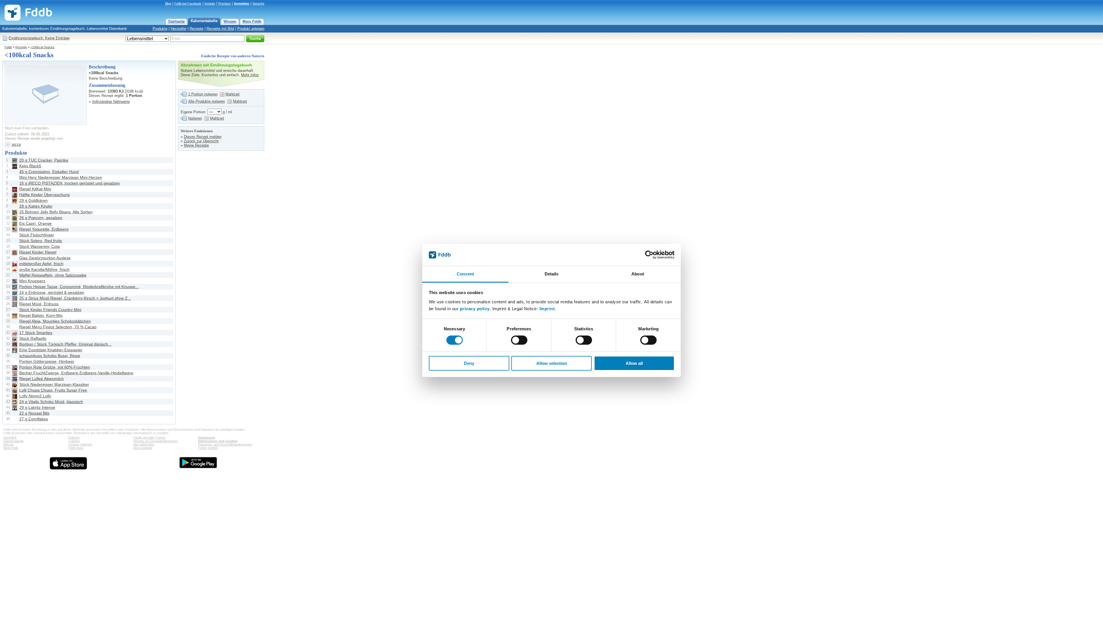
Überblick (10, 437)
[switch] (519, 340)
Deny (469, 363)
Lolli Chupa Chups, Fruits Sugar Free (53, 390)
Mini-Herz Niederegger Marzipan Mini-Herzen (60, 177)
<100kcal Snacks (42, 47)
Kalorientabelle (204, 21)
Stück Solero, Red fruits (40, 240)
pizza (16, 144)
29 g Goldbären (33, 200)
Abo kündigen (142, 448)
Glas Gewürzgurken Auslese (45, 258)
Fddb (8, 47)
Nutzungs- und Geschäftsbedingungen (225, 444)
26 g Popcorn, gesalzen (40, 217)
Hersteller (178, 28)
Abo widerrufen (143, 444)
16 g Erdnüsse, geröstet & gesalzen (51, 292)
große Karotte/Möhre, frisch (44, 269)
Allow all (634, 363)
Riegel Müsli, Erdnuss (39, 304)
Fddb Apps (75, 448)
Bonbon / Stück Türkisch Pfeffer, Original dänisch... (65, 344)
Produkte (160, 28)
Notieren (195, 118)
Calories (74, 441)
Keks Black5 (30, 166)
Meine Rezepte (196, 145)
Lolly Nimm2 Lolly (35, 396)
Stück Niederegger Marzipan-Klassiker (54, 384)
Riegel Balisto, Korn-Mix (41, 315)
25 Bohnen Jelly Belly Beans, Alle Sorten (55, 212)
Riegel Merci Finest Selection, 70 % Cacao (58, 327)
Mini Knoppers (32, 281)
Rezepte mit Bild (220, 28)
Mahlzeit (232, 94)
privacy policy (475, 308)
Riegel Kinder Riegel (37, 252)
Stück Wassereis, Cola (39, 246)
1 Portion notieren (202, 94)
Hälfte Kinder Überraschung (44, 194)
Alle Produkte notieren (206, 101)
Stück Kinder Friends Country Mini (50, 309)
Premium (224, 3)
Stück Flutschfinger (36, 235)
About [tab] (637, 273)
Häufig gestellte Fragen (149, 437)
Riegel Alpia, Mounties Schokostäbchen (55, 321)
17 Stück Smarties (35, 332)
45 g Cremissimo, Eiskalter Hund (49, 171)
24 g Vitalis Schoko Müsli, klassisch (51, 401)
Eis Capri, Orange (35, 223)
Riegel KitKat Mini (35, 189)
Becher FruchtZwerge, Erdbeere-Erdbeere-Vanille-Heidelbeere (76, 373)
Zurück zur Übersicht (201, 141)
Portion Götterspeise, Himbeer (46, 361)
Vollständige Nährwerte (111, 101)
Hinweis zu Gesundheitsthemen (155, 441)
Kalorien (74, 437)
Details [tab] (552, 273)
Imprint (547, 308)
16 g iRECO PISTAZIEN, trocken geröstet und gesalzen (69, 183)
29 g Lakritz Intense (37, 407)
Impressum (206, 437)
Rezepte (196, 28)
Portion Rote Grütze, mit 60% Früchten (54, 367)
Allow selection (551, 363)
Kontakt (210, 3)
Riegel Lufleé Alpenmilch (41, 378)
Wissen (229, 21)
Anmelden (241, 3)
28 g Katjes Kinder (36, 206)
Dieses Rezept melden (202, 137)
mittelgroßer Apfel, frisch (41, 263)
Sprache (258, 3)
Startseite (176, 21)
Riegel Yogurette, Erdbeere (44, 229)
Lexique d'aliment (80, 444)
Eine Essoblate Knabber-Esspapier (50, 350)
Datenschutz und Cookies (218, 441)
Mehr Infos (250, 75)
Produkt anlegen (250, 28)
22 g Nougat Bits (34, 413)
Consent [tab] (465, 273)
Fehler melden (208, 448)
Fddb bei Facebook (187, 3)
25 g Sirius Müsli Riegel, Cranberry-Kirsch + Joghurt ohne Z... (75, 298)
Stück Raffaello (33, 338)
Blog (168, 3)
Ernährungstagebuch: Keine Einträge (39, 38)
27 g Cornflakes (33, 419)
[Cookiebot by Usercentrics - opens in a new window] (649, 254)
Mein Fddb (251, 21)
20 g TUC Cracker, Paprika (43, 160)
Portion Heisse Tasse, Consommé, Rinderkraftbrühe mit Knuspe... (79, 286)
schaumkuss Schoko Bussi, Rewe (49, 355)
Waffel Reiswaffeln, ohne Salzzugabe (52, 275)
